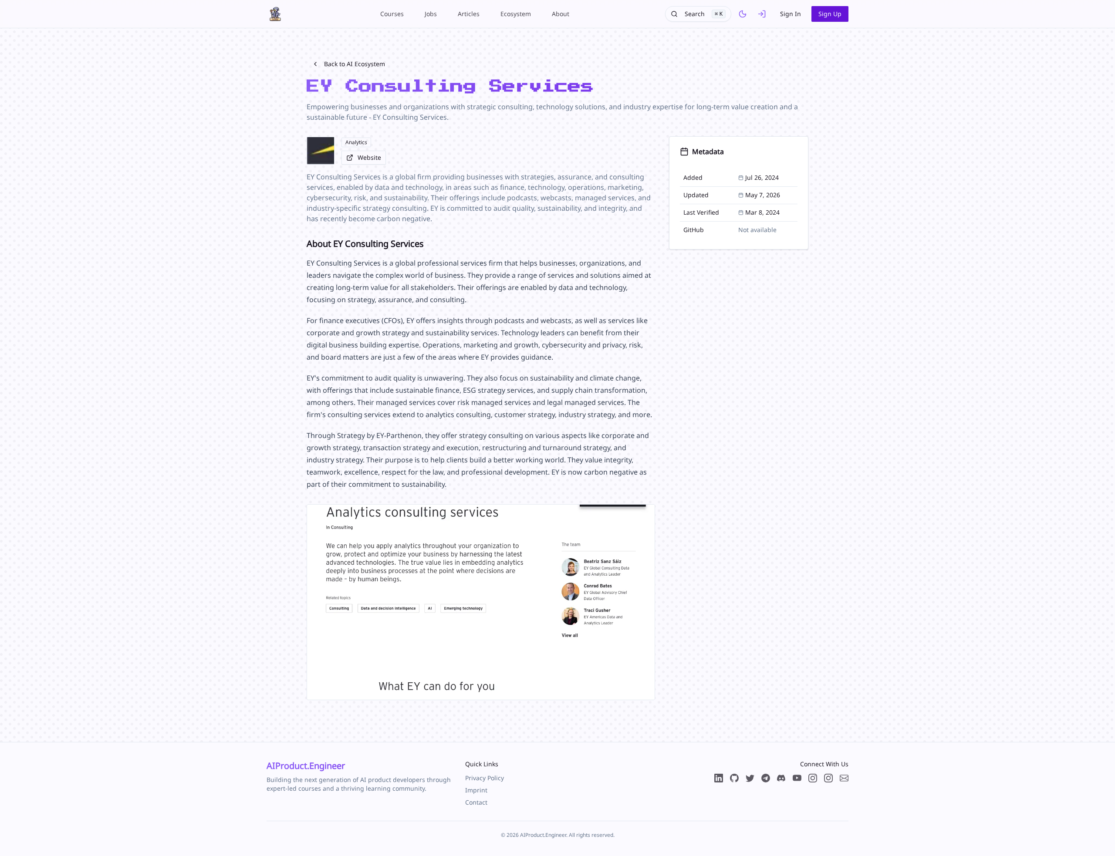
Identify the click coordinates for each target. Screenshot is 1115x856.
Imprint (476, 790)
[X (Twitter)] (750, 778)
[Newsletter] (844, 778)
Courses (392, 14)
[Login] (762, 14)
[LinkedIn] (718, 778)
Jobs (431, 14)
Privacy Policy (484, 778)
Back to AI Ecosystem (354, 64)
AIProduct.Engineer (306, 766)
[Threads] (812, 778)
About (560, 14)
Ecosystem (515, 14)
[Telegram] (765, 778)
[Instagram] (828, 778)
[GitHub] (734, 778)
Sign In (790, 14)
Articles (469, 14)
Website (369, 157)
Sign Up (829, 14)
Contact (476, 802)
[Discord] (781, 778)
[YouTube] (797, 778)
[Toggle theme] (742, 14)
